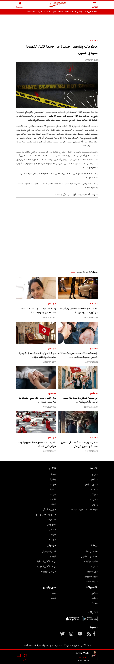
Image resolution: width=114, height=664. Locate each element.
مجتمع (94, 40)
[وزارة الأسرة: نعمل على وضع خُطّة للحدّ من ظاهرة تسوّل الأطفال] (36, 377)
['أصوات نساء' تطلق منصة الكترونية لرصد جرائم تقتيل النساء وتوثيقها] (36, 422)
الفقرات (94, 598)
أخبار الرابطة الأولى (89, 556)
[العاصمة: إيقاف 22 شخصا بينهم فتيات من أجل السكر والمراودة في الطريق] (78, 288)
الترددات (94, 489)
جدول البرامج (91, 484)
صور (54, 593)
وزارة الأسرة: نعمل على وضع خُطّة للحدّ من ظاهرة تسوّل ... (37, 400)
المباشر (94, 494)
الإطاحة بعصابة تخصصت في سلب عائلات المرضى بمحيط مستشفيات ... (78, 355)
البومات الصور (91, 581)
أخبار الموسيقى (48, 551)
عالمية (53, 489)
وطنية (53, 479)
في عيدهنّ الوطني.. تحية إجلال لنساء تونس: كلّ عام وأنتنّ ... (80, 400)
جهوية (52, 484)
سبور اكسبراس (91, 576)
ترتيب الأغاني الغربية (46, 566)
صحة (53, 474)
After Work (82, 653)
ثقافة (53, 504)
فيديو (53, 598)
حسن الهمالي (84, 657)
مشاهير (52, 529)
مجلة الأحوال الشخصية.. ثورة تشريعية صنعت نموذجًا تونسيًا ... (37, 355)
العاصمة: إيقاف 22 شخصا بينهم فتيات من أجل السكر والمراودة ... (79, 310)
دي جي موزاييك (48, 571)
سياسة (52, 494)
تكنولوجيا (51, 524)
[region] (57, 25)
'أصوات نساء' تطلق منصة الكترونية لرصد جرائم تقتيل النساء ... (37, 444)
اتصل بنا (94, 499)
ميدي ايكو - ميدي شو (46, 514)
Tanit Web (28, 645)
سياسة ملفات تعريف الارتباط (84, 509)
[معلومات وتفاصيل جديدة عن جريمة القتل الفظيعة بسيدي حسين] (57, 85)
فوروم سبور (92, 571)
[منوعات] (94, 655)
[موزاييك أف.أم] (57, 5)
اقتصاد (52, 499)
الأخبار (95, 603)
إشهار (95, 504)
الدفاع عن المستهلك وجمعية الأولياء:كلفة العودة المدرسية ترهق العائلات (62, 11)
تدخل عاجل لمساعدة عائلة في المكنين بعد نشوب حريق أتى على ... (79, 444)
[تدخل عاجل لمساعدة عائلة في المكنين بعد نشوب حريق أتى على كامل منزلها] (78, 422)
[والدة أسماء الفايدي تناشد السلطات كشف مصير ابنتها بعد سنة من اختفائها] (36, 288)
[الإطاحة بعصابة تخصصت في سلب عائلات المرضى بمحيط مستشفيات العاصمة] (78, 333)
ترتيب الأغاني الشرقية (46, 561)
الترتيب (94, 566)
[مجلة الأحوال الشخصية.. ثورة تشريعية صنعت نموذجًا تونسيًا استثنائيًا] (36, 333)
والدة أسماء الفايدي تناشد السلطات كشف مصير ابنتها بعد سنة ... (38, 310)
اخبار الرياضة (92, 551)
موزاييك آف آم (49, 509)
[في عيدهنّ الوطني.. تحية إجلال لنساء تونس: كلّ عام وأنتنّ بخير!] (78, 377)
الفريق (95, 474)
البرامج (94, 479)
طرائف (53, 534)
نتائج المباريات (91, 561)
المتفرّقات (51, 519)
